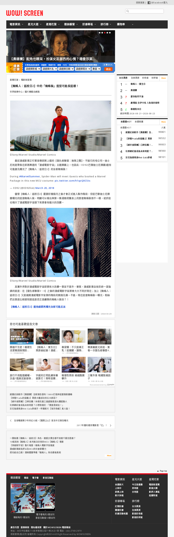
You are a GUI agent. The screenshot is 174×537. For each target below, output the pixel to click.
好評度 (155, 77)
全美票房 (135, 77)
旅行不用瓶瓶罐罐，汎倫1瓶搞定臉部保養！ (21, 377)
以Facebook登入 (159, 2)
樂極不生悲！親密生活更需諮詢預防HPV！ (21, 349)
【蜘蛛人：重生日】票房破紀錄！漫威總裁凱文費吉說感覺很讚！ (47, 349)
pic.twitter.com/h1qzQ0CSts (72, 180)
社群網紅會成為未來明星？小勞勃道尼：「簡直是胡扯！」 (37, 405)
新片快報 (119, 495)
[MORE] (108, 456)
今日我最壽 (137, 484)
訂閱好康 (119, 506)
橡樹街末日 (136, 109)
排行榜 (105, 24)
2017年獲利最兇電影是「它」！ (92, 425)
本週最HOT (126, 121)
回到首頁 (140, 2)
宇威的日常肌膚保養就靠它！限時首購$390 (47, 377)
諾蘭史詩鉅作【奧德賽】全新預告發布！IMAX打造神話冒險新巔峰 (41, 394)
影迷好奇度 (137, 513)
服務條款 (25, 527)
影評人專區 (154, 491)
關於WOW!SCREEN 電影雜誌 (57, 527)
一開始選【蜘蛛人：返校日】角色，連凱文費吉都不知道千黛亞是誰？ (43, 438)
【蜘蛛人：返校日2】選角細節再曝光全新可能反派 (38, 306)
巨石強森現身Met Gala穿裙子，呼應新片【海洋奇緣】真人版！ (40, 408)
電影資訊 (15, 24)
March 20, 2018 (44, 188)
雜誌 (26, 477)
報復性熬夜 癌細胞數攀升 (73, 377)
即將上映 (119, 491)
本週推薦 (139, 121)
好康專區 (87, 24)
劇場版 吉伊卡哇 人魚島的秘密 (145, 102)
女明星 (135, 491)
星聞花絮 (51, 24)
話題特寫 (153, 495)
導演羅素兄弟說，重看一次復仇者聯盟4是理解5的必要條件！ (99, 349)
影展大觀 (153, 488)
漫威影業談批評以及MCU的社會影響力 (28, 449)
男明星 (135, 488)
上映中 (118, 488)
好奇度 (145, 77)
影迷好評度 (137, 517)
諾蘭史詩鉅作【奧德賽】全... (139, 132)
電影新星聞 (26, 79)
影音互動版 (48, 477)
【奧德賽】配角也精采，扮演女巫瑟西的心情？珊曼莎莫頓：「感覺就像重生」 (67, 59)
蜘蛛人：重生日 (138, 84)
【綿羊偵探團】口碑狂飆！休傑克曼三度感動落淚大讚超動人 (38, 401)
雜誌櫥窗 (69, 24)
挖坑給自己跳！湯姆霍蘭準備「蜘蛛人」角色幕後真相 (35, 452)
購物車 (121, 24)
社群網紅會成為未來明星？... (139, 151)
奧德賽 (134, 90)
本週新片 (119, 484)
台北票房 (123, 77)
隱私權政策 (36, 527)
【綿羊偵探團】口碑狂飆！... (139, 145)
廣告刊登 (15, 527)
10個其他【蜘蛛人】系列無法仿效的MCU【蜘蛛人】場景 (37, 441)
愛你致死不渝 (137, 96)
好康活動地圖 (121, 513)
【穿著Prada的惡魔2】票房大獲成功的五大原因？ (34, 398)
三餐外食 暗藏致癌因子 (99, 377)
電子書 (35, 477)
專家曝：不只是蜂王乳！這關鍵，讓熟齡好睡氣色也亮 (73, 349)
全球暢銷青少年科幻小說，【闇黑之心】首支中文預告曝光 (41, 420)
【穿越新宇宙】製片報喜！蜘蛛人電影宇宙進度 (32, 445)
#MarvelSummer (29, 176)
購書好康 (119, 510)
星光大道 (33, 24)
